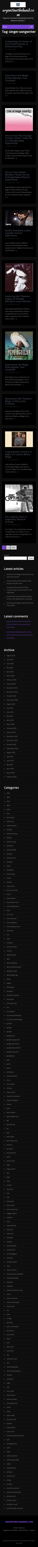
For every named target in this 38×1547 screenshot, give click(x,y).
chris (8, 910)
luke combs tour (12, 1209)
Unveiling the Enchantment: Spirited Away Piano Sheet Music (18, 624)
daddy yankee (11, 955)
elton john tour (12, 1003)
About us (22, 1528)
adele (8, 809)
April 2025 (10, 720)
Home (15, 1528)
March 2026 (11, 676)
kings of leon (11, 1169)
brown (9, 878)
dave (8, 959)
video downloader (13, 1460)
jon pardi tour (11, 1153)
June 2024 (10, 761)
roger (8, 1383)
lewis (8, 1181)
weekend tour (11, 1468)
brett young (11, 874)
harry (8, 1080)
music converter (12, 1298)
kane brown (11, 1161)
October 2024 (11, 744)
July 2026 (10, 660)
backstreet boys (12, 834)
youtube (9, 1484)
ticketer (9, 1423)
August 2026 (11, 655)
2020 (8, 797)
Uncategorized (12, 1444)
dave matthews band (14, 967)
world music (11, 1476)
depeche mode (12, 971)
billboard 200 (11, 850)
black (8, 866)
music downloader (13, 1302)
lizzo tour (10, 1189)
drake (9, 979)
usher (8, 1448)
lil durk (9, 1185)
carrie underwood (13, 906)
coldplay (10, 943)
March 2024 (11, 773)
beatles (9, 838)
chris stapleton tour (13, 926)
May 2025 (10, 716)
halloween (10, 1072)
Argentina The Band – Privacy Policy (15, 1530)
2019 (8, 793)
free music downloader (14, 1019)
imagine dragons (12, 1100)
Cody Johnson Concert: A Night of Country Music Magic (18, 454)
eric (8, 1007)
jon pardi (10, 1149)
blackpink (10, 870)
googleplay (10, 1056)
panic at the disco (13, 1326)
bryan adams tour (13, 902)
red (8, 1363)
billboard (10, 846)
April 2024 (10, 769)
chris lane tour (12, 918)
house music (11, 1092)
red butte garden (12, 1367)
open (8, 1314)
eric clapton (11, 1011)
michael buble (11, 1246)
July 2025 (10, 708)
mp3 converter (12, 1270)
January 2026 (11, 684)
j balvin (9, 1104)
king (8, 1165)
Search (6, 555)
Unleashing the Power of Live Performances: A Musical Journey (18, 44)
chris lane (10, 914)
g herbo (9, 1023)
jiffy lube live (11, 1124)
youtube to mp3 (12, 1504)
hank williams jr (12, 1076)
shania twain (11, 1395)
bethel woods (11, 842)
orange (9, 1318)
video (8, 1452)
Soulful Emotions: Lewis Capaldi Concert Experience (18, 233)
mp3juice (10, 1286)
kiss (8, 1173)
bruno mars (11, 886)
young (9, 1480)
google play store (13, 1052)
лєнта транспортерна (14, 632)
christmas (10, 931)
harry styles (11, 1084)
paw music (10, 1330)
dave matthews (12, 963)
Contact (32, 1530)
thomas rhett (11, 1419)
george (9, 1027)
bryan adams (11, 898)
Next (13, 548)
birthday (9, 862)
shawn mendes (12, 1399)
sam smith (10, 1391)
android (9, 830)
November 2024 (12, 740)
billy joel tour (11, 858)
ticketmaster (11, 1427)
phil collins (10, 1335)
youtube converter (13, 1488)
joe (8, 1128)
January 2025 (11, 732)
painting (9, 1322)
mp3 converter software (15, 1274)
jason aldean (11, 1112)
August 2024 (11, 752)
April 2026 (10, 672)
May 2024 (10, 765)
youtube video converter (15, 1508)
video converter (12, 1456)
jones (8, 1157)
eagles (9, 983)
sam (8, 1387)
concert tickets (12, 947)
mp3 (8, 1266)
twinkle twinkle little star (15, 1436)
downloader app (12, 975)
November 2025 (12, 692)
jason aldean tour (13, 1116)
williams (9, 1472)
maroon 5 (10, 1229)
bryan (9, 894)
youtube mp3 (11, 1496)
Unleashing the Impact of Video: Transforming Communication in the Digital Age (19, 589)
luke (8, 1197)
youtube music (12, 1500)
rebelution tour (12, 1359)
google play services (14, 1048)
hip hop (9, 1088)
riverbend (10, 1379)
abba (8, 805)
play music (10, 1347)
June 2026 (10, 664)
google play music (13, 1044)
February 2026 (11, 680)
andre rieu (10, 821)
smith (9, 1407)
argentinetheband (12, 621)
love (8, 1193)
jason (8, 1108)
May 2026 (10, 668)
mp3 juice (10, 1282)
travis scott (10, 1431)
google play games (13, 1040)
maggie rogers (12, 1213)
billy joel (9, 854)
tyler (8, 1440)
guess (9, 1068)
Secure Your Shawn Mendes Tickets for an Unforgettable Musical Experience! (17, 176)
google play (11, 1036)
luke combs (10, 1205)
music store (11, 1306)
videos (9, 1464)
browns (9, 882)
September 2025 (12, 700)
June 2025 (10, 712)
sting (8, 1411)
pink (8, 1343)
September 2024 (12, 748)
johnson (9, 1145)
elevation (10, 991)
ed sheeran (10, 987)
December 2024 (12, 736)
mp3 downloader (12, 1278)
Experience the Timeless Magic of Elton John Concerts (18, 401)
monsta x (10, 1258)
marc (8, 1221)
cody (8, 939)
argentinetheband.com (18, 12)
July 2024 (10, 756)
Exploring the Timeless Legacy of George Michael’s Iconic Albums (18, 299)
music (9, 1294)
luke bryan (10, 1201)
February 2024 (11, 777)
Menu (5, 27)
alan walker (11, 817)
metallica (10, 1238)
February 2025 (11, 728)
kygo (8, 1177)
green (9, 1064)
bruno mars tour (12, 890)
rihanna (9, 1375)
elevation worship (13, 995)
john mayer (10, 1137)
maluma (9, 1217)
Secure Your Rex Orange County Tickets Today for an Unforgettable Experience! (19, 139)
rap (8, 1355)
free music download (14, 1015)
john (8, 1133)
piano (9, 1339)
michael (9, 1242)
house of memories (13, 1096)
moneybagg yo (12, 1254)
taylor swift (10, 1415)
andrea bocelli (12, 825)
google (9, 1032)
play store (10, 1351)
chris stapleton (12, 922)
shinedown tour (12, 1403)
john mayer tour (12, 1141)
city (8, 935)
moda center (11, 1250)
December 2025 (12, 688)
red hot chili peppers (14, 1371)
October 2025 (11, 696)
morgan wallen (12, 1262)
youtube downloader (14, 1492)
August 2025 (11, 704)
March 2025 (11, 724)
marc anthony (11, 1225)
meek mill (10, 1234)
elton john (10, 999)
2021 (8, 801)
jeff (8, 1120)
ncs (8, 1310)
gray (8, 1060)
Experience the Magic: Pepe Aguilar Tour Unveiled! (17, 367)
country (9, 951)
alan (8, 813)
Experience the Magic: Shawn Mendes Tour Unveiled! (17, 78)
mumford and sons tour (15, 1290)
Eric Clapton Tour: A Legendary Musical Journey (16, 519)
